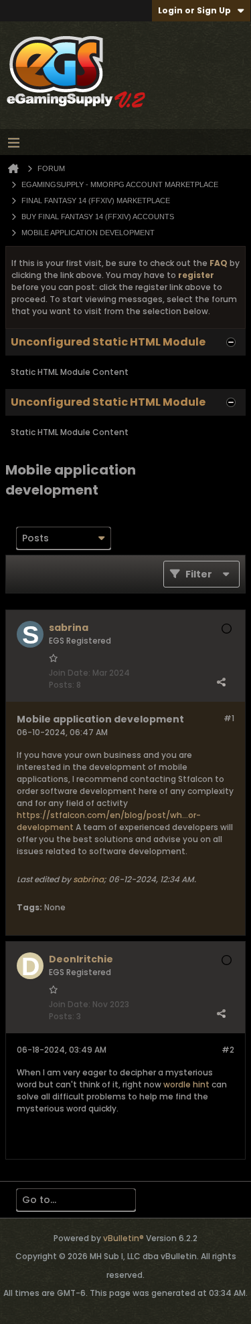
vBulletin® (123, 1238)
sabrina (88, 879)
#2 (228, 1049)
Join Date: (69, 672)
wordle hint (186, 1084)
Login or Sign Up (194, 10)
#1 (229, 718)
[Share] (220, 681)
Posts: (61, 684)
